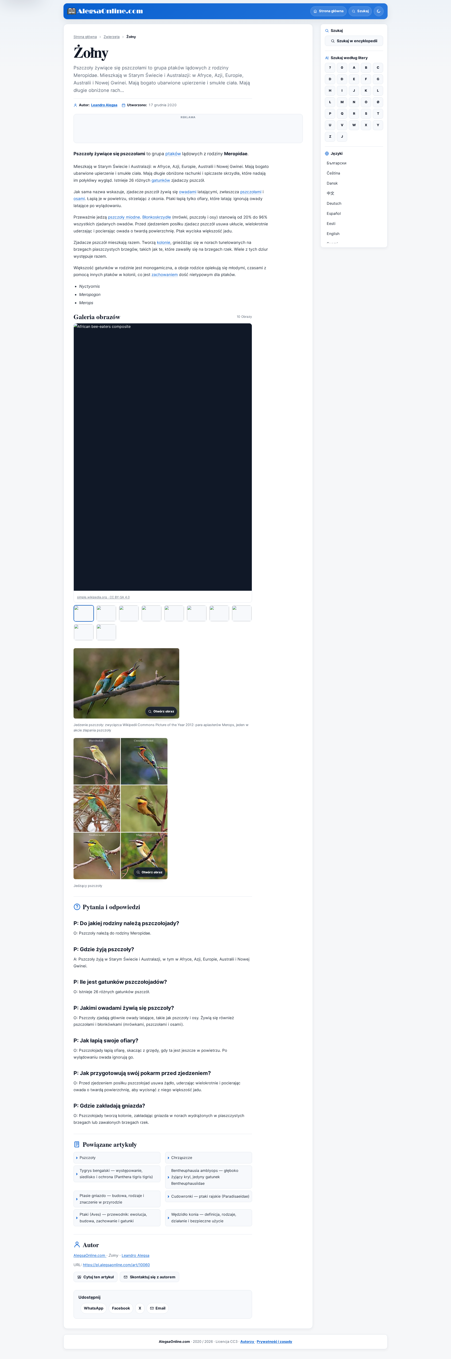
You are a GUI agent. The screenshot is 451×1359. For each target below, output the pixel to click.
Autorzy (247, 1342)
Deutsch (334, 203)
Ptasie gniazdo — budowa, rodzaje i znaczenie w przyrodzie (112, 1198)
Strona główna (85, 37)
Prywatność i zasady (274, 1342)
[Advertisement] (188, 130)
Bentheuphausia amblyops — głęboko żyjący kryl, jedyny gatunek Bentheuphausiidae (204, 1177)
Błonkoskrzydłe (156, 217)
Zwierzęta (112, 37)
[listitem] (84, 613)
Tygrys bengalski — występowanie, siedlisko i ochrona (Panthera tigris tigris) (116, 1173)
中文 (330, 193)
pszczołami (250, 191)
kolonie (163, 242)
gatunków (161, 180)
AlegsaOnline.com (90, 1255)
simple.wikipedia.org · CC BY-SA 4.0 (103, 597)
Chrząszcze (181, 1157)
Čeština (333, 173)
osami (79, 198)
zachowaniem (165, 274)
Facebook (121, 1308)
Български (336, 163)
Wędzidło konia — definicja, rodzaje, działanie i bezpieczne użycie (203, 1217)
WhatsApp (93, 1308)
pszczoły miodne (124, 217)
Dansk (332, 183)
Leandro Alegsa (104, 105)
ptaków (173, 153)
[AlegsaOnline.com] (105, 11)
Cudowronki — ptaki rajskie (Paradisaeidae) (210, 1196)
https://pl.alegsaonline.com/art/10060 (116, 1264)
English (333, 233)
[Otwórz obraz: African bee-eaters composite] (163, 457)
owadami (187, 191)
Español (334, 213)
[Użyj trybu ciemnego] (379, 11)
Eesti (331, 223)
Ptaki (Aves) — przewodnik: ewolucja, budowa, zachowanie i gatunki (113, 1217)
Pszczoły (88, 1157)
